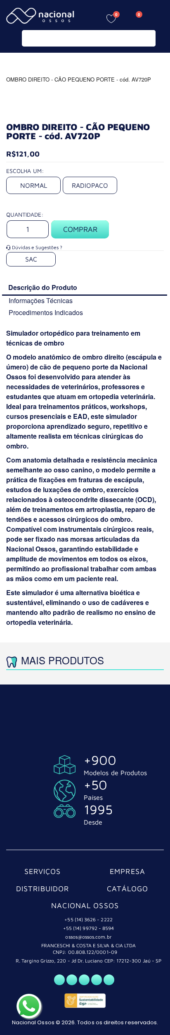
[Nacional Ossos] (41, 15)
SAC (31, 259)
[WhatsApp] (59, 979)
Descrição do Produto (42, 287)
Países (93, 797)
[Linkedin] (109, 979)
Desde (93, 822)
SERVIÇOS (42, 871)
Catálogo (128, 888)
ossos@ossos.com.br (88, 937)
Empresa (127, 871)
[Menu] (157, 17)
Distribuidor (42, 888)
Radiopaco (90, 185)
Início (9, 63)
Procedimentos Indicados (46, 312)
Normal (33, 185)
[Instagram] (84, 979)
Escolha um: (25, 170)
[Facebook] (71, 979)
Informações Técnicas (41, 300)
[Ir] (147, 38)
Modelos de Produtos (115, 772)
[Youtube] (96, 979)
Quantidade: (24, 214)
